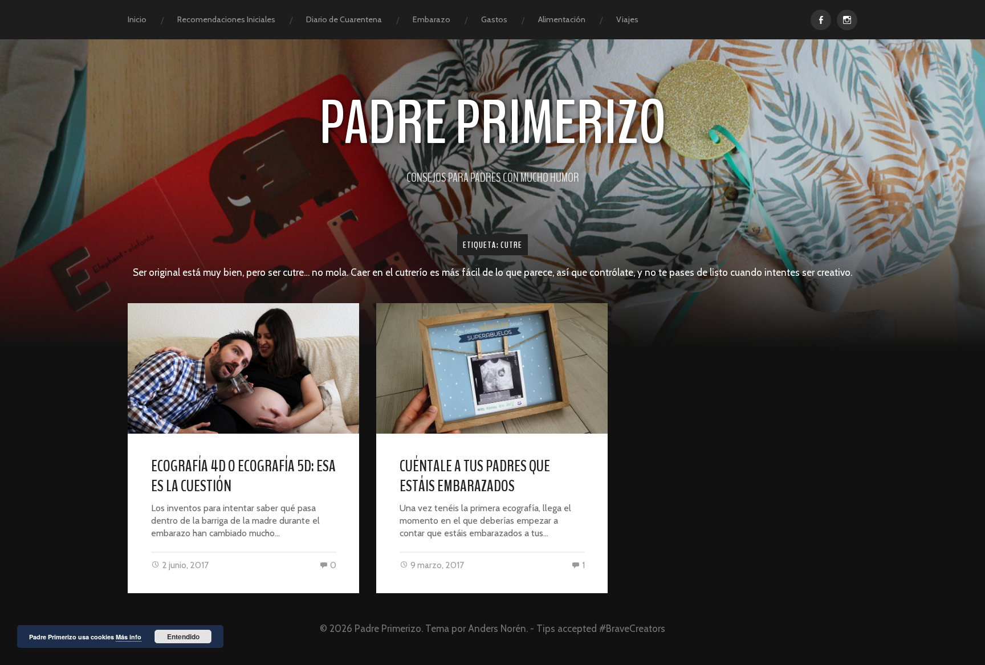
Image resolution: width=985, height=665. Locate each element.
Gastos (494, 19)
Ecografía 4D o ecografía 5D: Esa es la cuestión (243, 476)
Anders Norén (497, 628)
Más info (128, 637)
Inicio (137, 19)
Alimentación (561, 19)
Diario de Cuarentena (344, 19)
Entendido (183, 636)
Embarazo (431, 19)
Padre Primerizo (492, 123)
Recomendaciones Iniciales (226, 19)
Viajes (627, 19)
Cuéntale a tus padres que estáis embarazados (475, 476)
